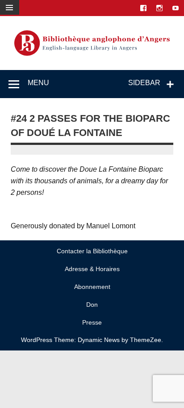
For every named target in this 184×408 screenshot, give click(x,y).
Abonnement (92, 287)
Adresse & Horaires (92, 269)
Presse (92, 322)
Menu (38, 83)
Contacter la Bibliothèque (92, 251)
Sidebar (144, 83)
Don (92, 304)
